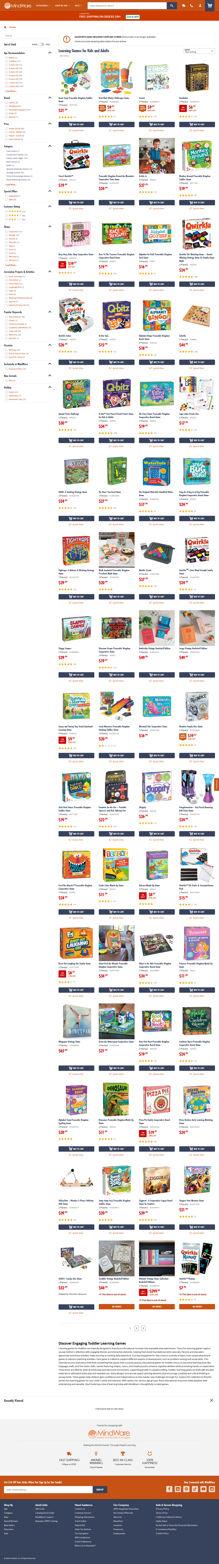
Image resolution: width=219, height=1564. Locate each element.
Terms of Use (161, 1512)
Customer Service (83, 1512)
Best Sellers (9, 1525)
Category (8, 1512)
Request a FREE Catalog (46, 1521)
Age (5, 1508)
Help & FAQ (80, 1525)
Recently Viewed (13, 1400)
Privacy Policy (162, 1508)
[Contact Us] (191, 5)
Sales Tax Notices (83, 1529)
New (6, 1517)
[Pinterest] (186, 1489)
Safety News (161, 1521)
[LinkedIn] (178, 1489)
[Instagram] (212, 1489)
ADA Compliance (82, 1537)
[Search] (172, 5)
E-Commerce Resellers (166, 1529)
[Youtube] (203, 1489)
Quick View (77, 130)
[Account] (200, 5)
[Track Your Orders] (184, 5)
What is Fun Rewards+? (85, 1545)
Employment (119, 1533)
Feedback (216, 784)
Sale (6, 1533)
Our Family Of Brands (123, 1512)
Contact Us (80, 1508)
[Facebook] (169, 1489)
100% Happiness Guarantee (126, 1508)
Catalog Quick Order (44, 1512)
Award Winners (11, 1521)
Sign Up (100, 1489)
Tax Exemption (81, 1533)
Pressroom (118, 1529)
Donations (118, 1521)
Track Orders (80, 1521)
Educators (8, 1529)
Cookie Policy (162, 1533)
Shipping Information (85, 1517)
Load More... (11, 91)
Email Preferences (83, 1541)
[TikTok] (195, 1489)
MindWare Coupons (44, 1517)
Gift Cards (39, 1508)
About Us (117, 1517)
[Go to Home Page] (5, 27)
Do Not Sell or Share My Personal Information (177, 1525)
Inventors (117, 1525)
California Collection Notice (169, 1517)
